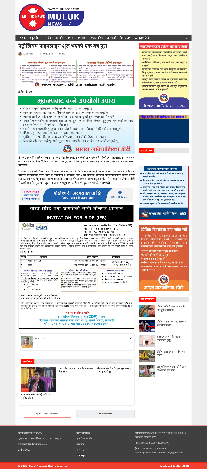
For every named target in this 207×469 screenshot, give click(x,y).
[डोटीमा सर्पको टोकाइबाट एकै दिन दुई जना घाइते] (147, 311)
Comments (107, 413)
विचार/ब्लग (125, 38)
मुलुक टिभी (143, 38)
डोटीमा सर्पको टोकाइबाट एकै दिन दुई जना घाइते (171, 308)
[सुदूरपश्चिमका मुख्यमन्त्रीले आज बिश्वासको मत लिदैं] (147, 371)
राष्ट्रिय (48, 38)
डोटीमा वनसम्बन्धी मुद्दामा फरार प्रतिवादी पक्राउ (171, 323)
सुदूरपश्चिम (34, 38)
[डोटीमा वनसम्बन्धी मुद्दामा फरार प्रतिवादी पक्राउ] (147, 326)
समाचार (81, 38)
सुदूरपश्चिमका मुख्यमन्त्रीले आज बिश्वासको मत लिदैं (171, 369)
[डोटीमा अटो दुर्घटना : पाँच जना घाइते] (147, 356)
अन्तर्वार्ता (111, 38)
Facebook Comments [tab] (48, 413)
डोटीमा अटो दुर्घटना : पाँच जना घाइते (171, 354)
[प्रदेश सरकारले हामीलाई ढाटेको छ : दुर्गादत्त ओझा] (38, 379)
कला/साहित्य (97, 38)
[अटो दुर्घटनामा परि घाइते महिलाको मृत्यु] (147, 341)
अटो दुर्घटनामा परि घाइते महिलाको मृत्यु (168, 338)
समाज (70, 38)
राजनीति (59, 38)
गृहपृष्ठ (23, 38)
